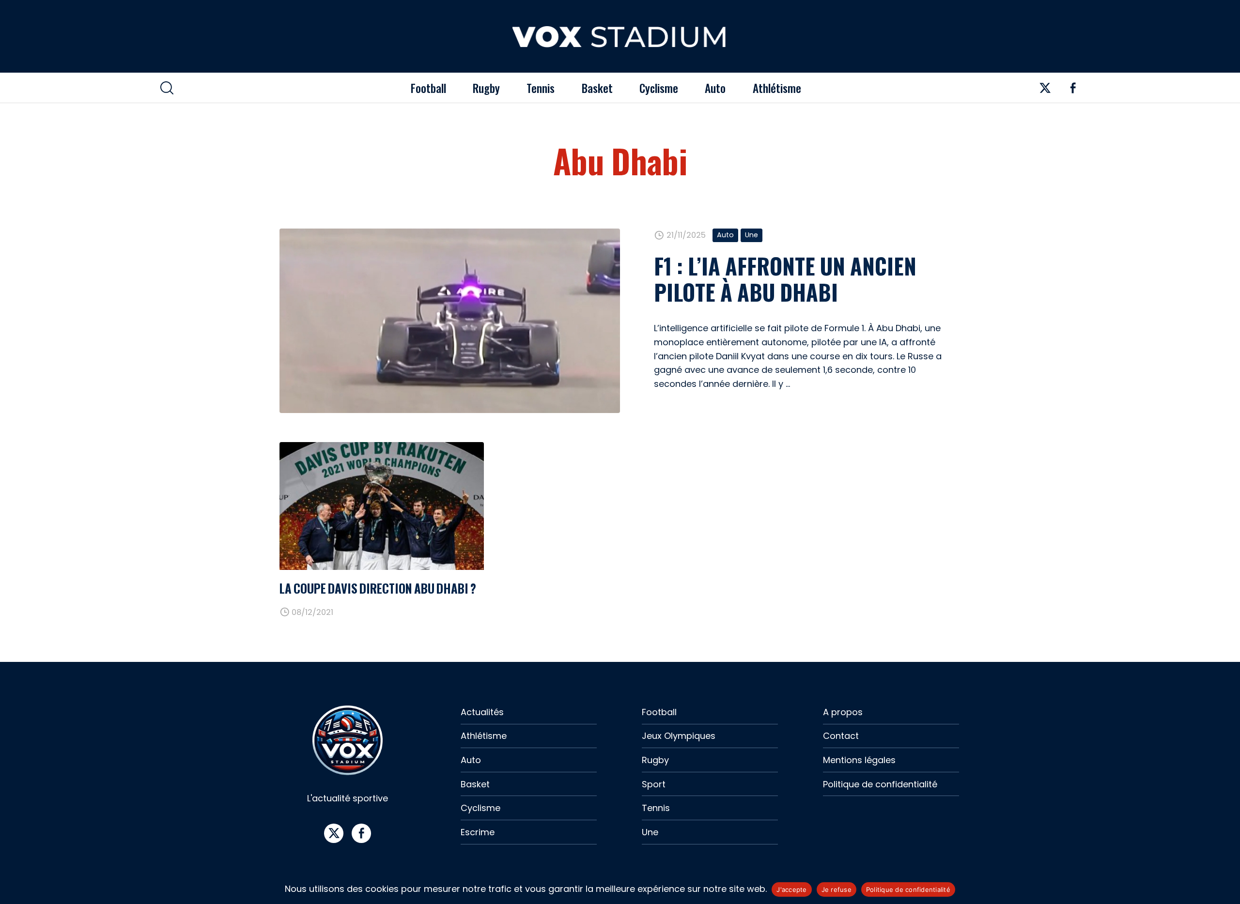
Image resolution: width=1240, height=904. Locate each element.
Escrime (478, 832)
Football (428, 87)
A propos (843, 712)
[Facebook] (1072, 91)
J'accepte (791, 889)
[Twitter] (1045, 91)
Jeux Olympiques (678, 736)
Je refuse (837, 889)
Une (751, 235)
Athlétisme (777, 87)
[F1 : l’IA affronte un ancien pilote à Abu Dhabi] (449, 321)
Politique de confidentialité (880, 784)
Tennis (541, 87)
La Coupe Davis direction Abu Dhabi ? (377, 588)
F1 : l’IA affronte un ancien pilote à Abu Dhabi (785, 278)
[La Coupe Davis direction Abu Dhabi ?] (381, 506)
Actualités (482, 712)
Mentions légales (859, 760)
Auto (715, 87)
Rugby (486, 87)
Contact (841, 736)
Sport (654, 784)
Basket (597, 87)
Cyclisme (658, 87)
